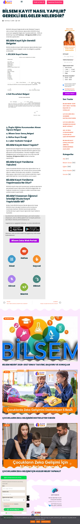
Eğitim (65, 167)
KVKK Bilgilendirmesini (69, 89)
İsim (3, 486)
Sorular (65, 174)
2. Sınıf (73, 69)
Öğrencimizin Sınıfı (68, 65)
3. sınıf (66, 71)
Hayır (38, 521)
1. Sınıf (66, 69)
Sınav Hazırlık (67, 170)
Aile (64, 159)
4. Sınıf (73, 71)
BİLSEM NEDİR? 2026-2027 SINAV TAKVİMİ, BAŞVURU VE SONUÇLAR (36, 364)
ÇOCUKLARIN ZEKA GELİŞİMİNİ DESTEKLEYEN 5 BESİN (28, 418)
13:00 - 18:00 (68, 79)
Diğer (66, 73)
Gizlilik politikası (46, 521)
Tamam (32, 521)
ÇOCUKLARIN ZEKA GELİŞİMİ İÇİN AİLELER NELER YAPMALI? (69, 124)
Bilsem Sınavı (67, 163)
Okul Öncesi (68, 67)
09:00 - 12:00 (68, 78)
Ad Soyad (65, 54)
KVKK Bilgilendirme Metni (16, 513)
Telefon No (5, 491)
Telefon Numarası (68, 60)
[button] (21, 1)
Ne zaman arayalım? (69, 76)
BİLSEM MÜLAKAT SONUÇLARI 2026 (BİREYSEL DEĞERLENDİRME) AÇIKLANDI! (68, 145)
